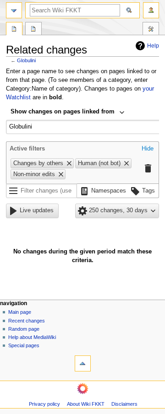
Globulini (26, 60)
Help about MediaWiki (32, 337)
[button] (147, 149)
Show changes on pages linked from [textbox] (63, 111)
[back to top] (83, 363)
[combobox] (67, 112)
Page (14, 29)
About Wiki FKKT (85, 404)
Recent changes (26, 320)
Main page (19, 312)
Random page (23, 329)
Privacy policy (44, 404)
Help (153, 46)
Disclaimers (124, 404)
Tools (151, 29)
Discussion (33, 29)
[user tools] (151, 10)
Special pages (23, 345)
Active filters (27, 148)
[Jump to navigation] (14, 10)
